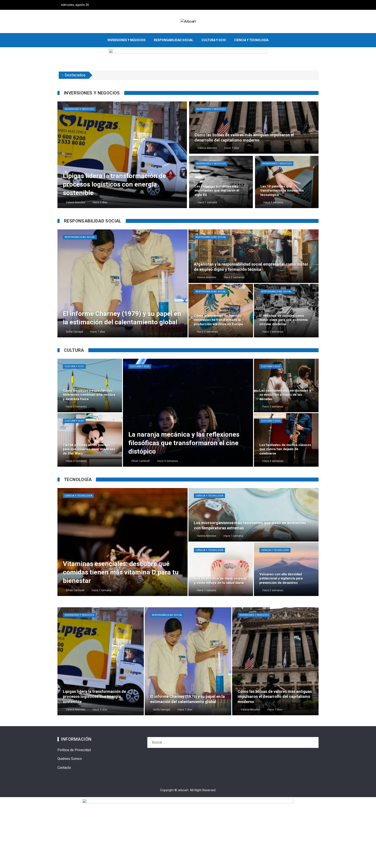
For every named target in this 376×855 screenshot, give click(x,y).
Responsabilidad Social (80, 237)
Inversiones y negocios (79, 109)
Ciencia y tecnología (78, 495)
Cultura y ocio (74, 366)
